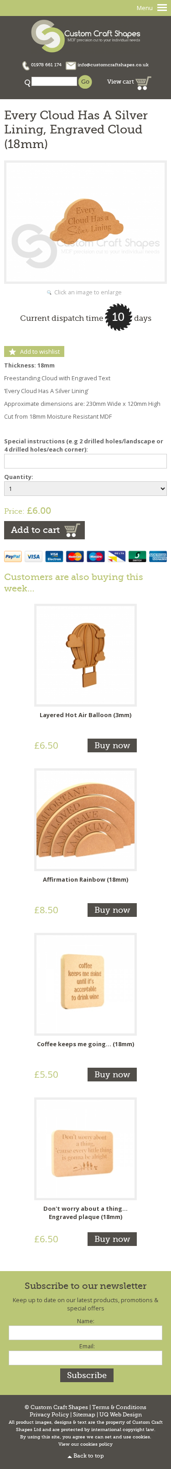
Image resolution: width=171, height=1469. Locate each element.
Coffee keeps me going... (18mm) (85, 1044)
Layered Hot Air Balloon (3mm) (85, 715)
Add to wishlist (40, 351)
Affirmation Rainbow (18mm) (85, 879)
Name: (85, 1321)
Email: (87, 1346)
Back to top (88, 1456)
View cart (121, 81)
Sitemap (84, 1415)
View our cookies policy (85, 1444)
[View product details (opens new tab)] (85, 654)
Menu (145, 8)
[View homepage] (85, 35)
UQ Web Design (120, 1415)
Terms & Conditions (119, 1407)
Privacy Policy (49, 1415)
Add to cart (35, 530)
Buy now (112, 745)
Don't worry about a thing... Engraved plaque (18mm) (85, 1212)
